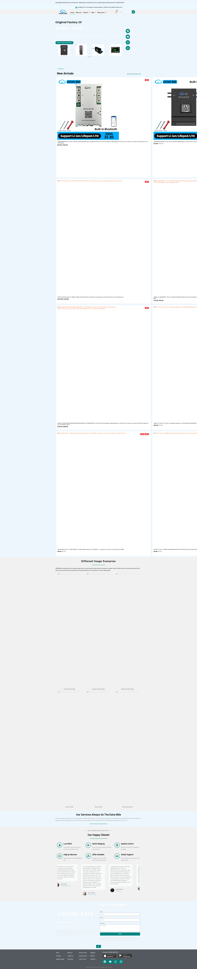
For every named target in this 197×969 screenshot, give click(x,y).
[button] (57, 50)
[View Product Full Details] (88, 109)
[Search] (133, 11)
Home (72, 12)
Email (101, 917)
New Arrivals (65, 73)
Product (85, 12)
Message (102, 923)
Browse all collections (133, 74)
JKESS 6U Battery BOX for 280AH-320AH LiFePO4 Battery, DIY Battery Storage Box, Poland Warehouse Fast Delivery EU (90, 297)
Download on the (111, 954)
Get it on (125, 954)
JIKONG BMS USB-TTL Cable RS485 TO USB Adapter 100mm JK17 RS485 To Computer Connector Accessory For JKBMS (90, 549)
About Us (78, 12)
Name (101, 911)
